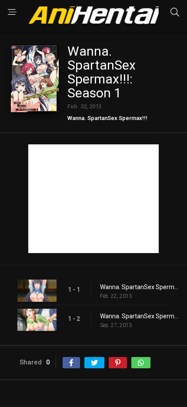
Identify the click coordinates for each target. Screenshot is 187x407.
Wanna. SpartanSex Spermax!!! (107, 118)
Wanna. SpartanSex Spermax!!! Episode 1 (139, 287)
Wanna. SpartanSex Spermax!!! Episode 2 (139, 316)
